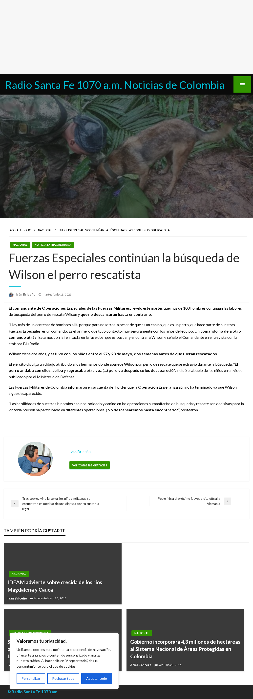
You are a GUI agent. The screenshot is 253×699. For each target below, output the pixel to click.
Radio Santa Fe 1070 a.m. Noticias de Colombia (115, 84)
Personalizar (30, 678)
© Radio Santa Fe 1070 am (32, 691)
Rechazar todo (63, 678)
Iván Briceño (26, 294)
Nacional (45, 230)
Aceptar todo (96, 678)
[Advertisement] (126, 37)
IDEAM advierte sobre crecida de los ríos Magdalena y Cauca (54, 585)
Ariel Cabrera (141, 665)
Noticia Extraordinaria (53, 244)
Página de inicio (20, 230)
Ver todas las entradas (89, 465)
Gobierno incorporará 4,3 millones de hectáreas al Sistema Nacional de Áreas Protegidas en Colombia (185, 649)
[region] (64, 661)
